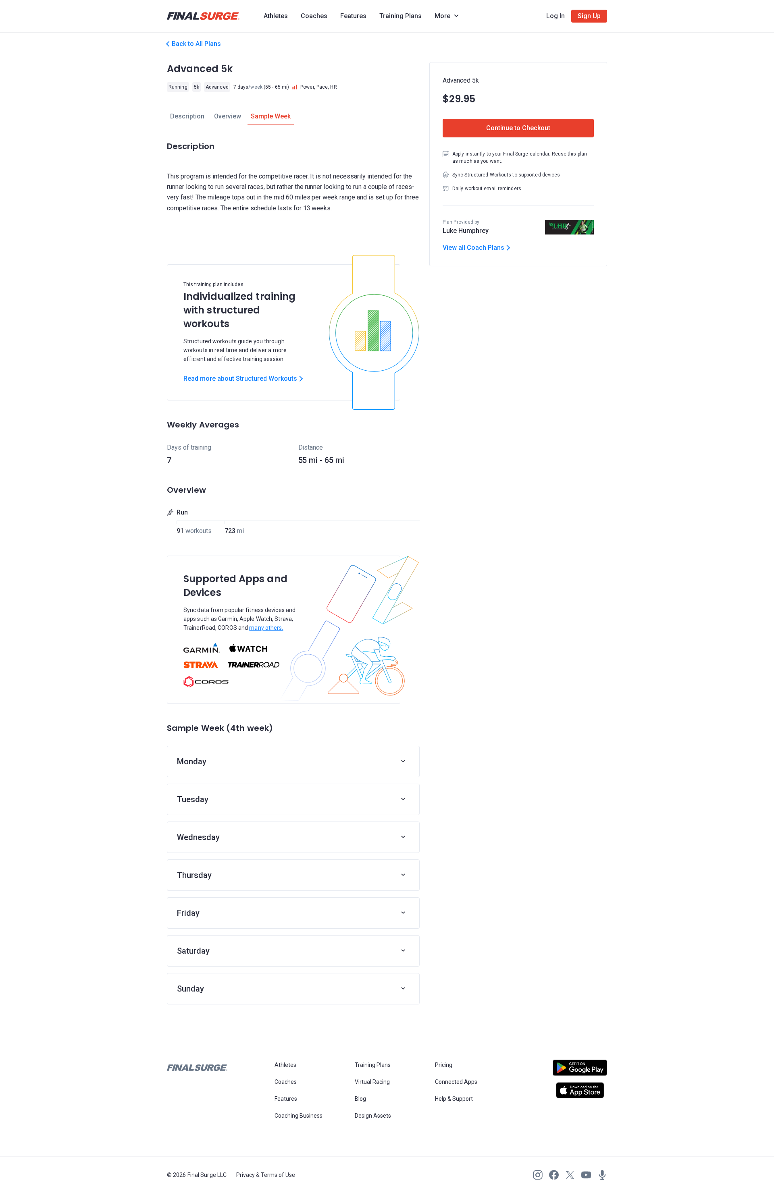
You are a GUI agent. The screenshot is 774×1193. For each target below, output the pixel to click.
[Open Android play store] (580, 1071)
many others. (266, 628)
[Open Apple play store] (580, 1090)
